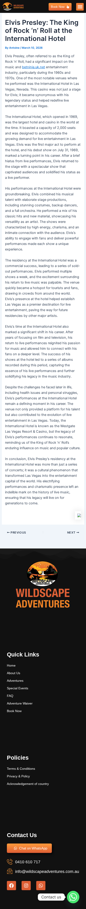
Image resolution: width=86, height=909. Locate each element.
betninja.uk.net (33, 67)
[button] (80, 7)
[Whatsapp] (73, 897)
